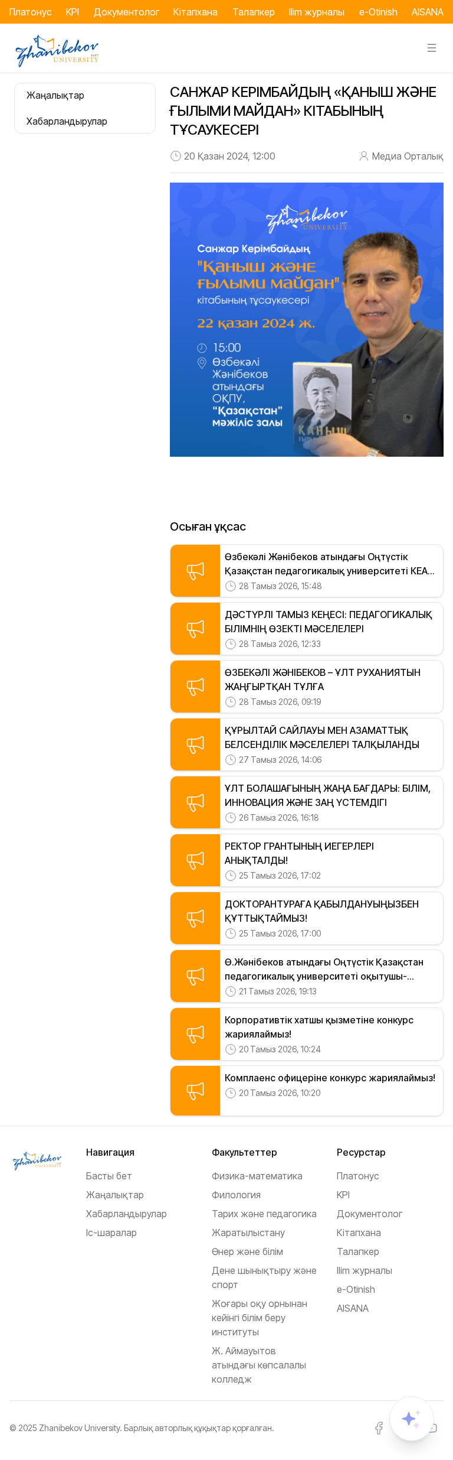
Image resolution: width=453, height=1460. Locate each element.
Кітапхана (195, 12)
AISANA (428, 12)
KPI (72, 12)
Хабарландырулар (126, 1214)
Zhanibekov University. (80, 1428)
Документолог (126, 12)
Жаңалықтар (115, 1195)
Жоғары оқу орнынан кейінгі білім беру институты (259, 1318)
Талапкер (253, 12)
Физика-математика (257, 1176)
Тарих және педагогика (264, 1214)
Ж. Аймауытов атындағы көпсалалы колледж (259, 1365)
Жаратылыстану (248, 1232)
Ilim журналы (316, 12)
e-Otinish (378, 12)
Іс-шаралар (111, 1232)
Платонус (30, 12)
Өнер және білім (247, 1251)
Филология (236, 1195)
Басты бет (109, 1176)
